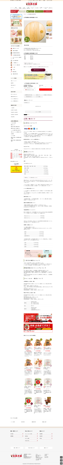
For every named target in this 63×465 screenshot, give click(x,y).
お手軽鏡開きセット (26, 102)
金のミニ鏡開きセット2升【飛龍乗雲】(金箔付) (47, 348)
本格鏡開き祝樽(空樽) (16, 52)
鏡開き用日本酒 (15, 73)
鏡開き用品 (14, 71)
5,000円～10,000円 (14, 110)
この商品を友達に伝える (29, 96)
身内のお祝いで (13, 85)
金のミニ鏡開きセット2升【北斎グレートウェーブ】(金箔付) (28, 348)
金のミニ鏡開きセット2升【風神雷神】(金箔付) (38, 348)
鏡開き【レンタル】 (16, 8)
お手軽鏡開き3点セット (37, 367)
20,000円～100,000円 (14, 114)
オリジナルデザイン (32, 8)
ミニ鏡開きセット (40, 8)
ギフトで (12, 87)
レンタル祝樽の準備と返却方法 (16, 130)
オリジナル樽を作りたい (14, 98)
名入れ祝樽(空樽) (15, 60)
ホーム (25, 14)
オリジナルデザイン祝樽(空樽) (17, 58)
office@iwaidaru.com (27, 457)
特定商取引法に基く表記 (39, 457)
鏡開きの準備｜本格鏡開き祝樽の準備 (16, 141)
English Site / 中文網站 (49, 0)
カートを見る (46, 456)
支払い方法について (31, 447)
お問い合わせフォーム (38, 69)
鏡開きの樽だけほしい (14, 96)
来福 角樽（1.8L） (48, 405)
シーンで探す (13, 421)
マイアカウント (47, 454)
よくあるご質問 (30, 0)
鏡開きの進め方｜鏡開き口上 (15, 128)
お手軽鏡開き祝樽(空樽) (32, 14)
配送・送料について (17, 447)
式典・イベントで (13, 80)
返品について (46, 447)
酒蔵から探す (44, 421)
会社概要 (33, 0)
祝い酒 (14, 69)
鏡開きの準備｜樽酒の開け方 (15, 126)
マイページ (41, 0)
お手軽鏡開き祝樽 (28, 8)
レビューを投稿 (38, 96)
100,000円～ (13, 116)
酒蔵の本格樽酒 (20, 8)
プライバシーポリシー (39, 458)
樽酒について (13, 124)
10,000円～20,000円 (14, 112)
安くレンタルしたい (14, 94)
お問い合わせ (36, 0)
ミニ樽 (14, 67)
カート (45, 0)
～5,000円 (12, 107)
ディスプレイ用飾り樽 (46, 8)
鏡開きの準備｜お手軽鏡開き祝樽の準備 (16, 138)
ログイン (46, 455)
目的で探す (23, 421)
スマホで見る (16, 163)
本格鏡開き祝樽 (24, 8)
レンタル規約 (13, 135)
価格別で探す (34, 421)
